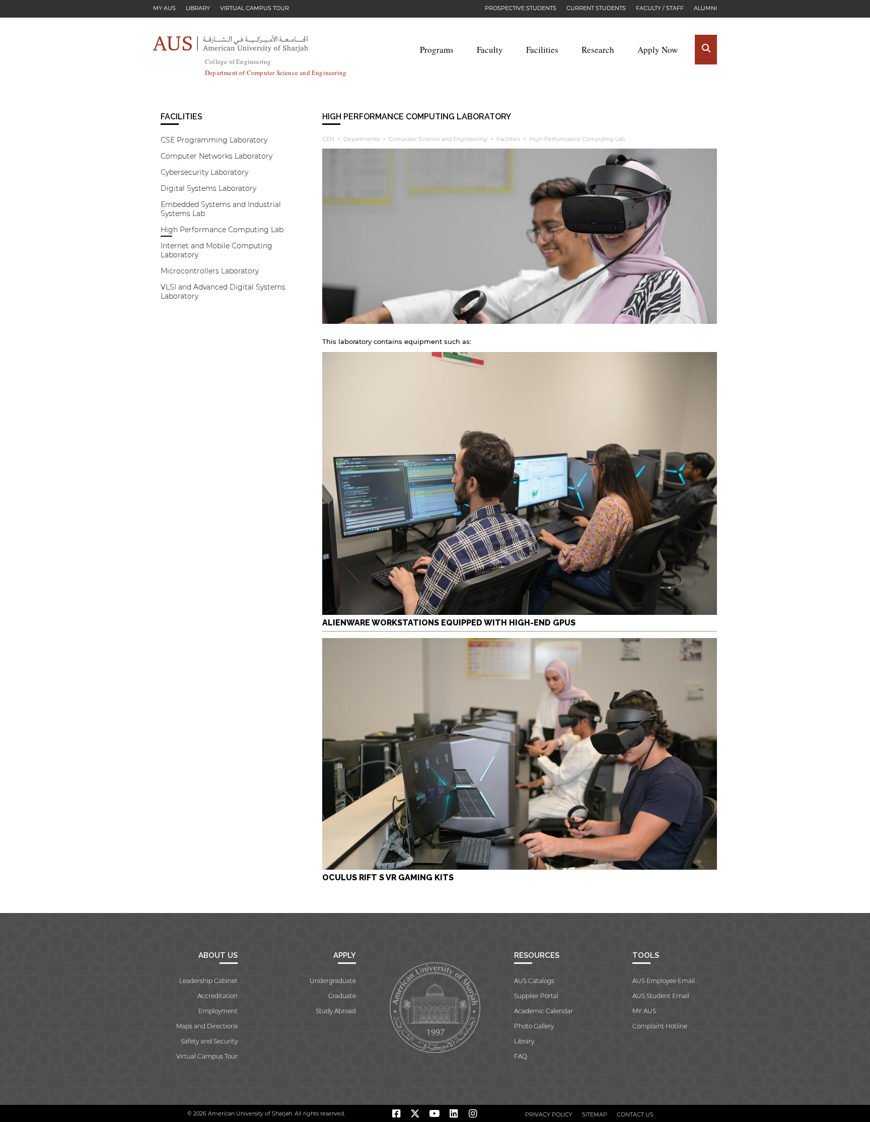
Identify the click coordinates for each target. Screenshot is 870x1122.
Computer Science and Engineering (438, 139)
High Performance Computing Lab (222, 229)
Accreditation (217, 996)
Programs (437, 49)
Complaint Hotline (659, 1026)
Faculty (490, 49)
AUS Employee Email (663, 981)
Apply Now (657, 49)
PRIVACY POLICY (548, 1114)
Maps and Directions (207, 1026)
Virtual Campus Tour (254, 8)
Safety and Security (209, 1041)
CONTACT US (635, 1114)
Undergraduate (333, 981)
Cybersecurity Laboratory (204, 172)
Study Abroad (336, 1011)
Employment (218, 1011)
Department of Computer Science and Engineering (275, 72)
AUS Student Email (660, 996)
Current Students (596, 8)
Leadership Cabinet (208, 981)
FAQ (520, 1056)
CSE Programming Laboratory (214, 140)
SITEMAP (594, 1114)
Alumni (705, 8)
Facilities (542, 49)
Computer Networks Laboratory (216, 156)
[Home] (231, 43)
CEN (328, 139)
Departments (361, 139)
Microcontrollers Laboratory (210, 270)
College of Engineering (238, 61)
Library (198, 8)
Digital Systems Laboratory (208, 188)
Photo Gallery (534, 1026)
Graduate (342, 996)
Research (598, 49)
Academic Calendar (543, 1011)
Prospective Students (520, 8)
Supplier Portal (536, 996)
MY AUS (164, 8)
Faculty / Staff (660, 8)
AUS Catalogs (534, 981)
